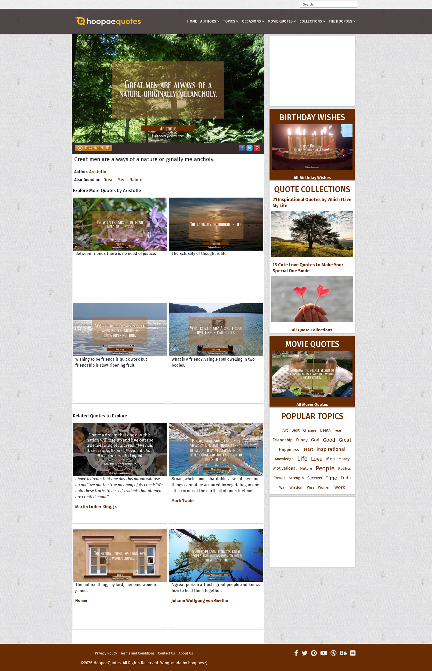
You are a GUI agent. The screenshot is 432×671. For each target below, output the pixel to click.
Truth (345, 477)
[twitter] (305, 653)
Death (325, 430)
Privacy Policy (106, 653)
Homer (81, 600)
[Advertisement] (312, 71)
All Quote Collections (312, 330)
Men (122, 179)
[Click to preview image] (168, 88)
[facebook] (296, 653)
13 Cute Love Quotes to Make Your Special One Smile (307, 268)
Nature (135, 179)
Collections (311, 21)
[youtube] (323, 653)
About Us (185, 653)
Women (324, 487)
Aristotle (97, 171)
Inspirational (331, 449)
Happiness (289, 449)
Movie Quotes (280, 21)
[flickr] (353, 653)
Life (302, 459)
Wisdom (297, 487)
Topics (229, 21)
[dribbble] (333, 653)
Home (192, 21)
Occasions (251, 21)
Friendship (282, 439)
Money (344, 459)
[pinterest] (314, 653)
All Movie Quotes (312, 404)
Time (331, 478)
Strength (296, 478)
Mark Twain (183, 500)
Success (314, 477)
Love (317, 458)
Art (285, 430)
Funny (302, 439)
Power (279, 477)
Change (309, 430)
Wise (310, 487)
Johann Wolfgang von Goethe (200, 600)
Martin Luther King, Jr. (96, 506)
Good (329, 440)
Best (295, 430)
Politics (344, 468)
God (315, 440)
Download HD (97, 148)
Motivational (284, 468)
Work (339, 487)
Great (109, 179)
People (325, 468)
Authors (208, 21)
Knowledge (284, 459)
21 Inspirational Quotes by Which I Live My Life (311, 202)
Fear (338, 430)
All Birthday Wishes (312, 177)
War (282, 487)
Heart (307, 449)
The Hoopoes (340, 21)
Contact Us (166, 653)
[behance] (343, 653)
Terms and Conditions (137, 653)
